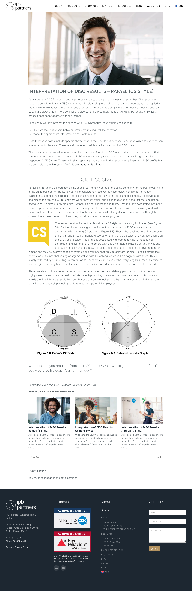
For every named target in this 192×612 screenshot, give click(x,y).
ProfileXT (109, 545)
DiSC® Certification (98, 6)
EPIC (167, 6)
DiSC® (58, 6)
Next (159, 457)
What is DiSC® (111, 522)
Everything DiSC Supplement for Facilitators (77, 164)
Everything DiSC (113, 538)
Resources (124, 6)
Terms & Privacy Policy (17, 547)
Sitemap (106, 510)
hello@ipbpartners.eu (16, 541)
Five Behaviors (112, 542)
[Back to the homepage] (18, 6)
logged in (49, 477)
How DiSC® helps (113, 526)
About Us (153, 6)
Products (73, 6)
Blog (139, 6)
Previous (34, 457)
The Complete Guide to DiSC (119, 529)
